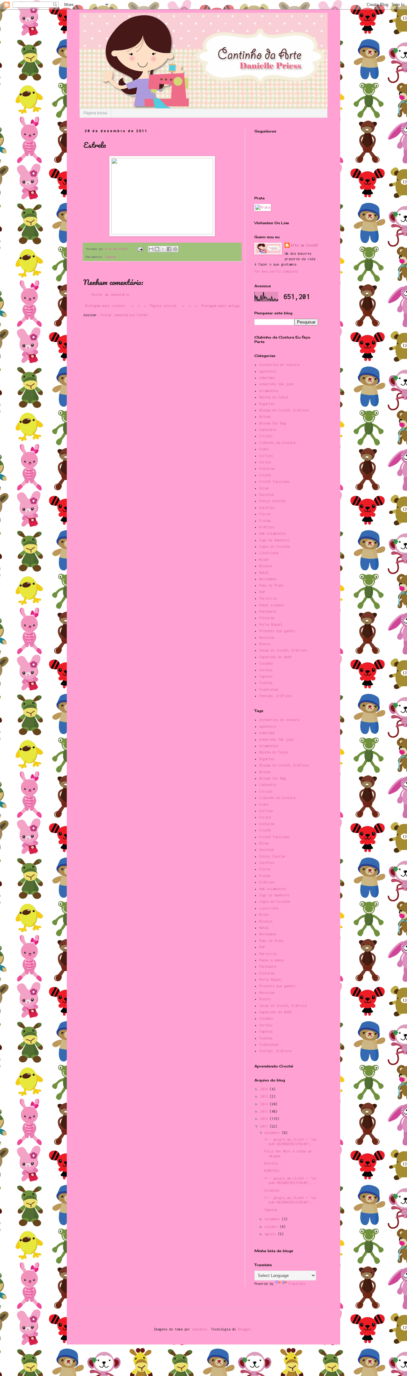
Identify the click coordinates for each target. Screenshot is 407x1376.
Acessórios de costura (279, 365)
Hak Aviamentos (272, 533)
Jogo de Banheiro (274, 540)
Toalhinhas (268, 689)
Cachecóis (267, 429)
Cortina (265, 456)
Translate (296, 1284)
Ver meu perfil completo (276, 271)
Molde (264, 559)
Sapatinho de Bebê (275, 657)
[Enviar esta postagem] (140, 249)
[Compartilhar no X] (163, 249)
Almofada (266, 378)
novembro (273, 1219)
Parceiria (267, 598)
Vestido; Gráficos (275, 696)
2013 (265, 1111)
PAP (262, 592)
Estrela (270, 1163)
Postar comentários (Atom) (124, 315)
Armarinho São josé (276, 384)
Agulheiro (267, 371)
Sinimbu (265, 663)
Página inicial (95, 113)
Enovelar (266, 494)
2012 (265, 1119)
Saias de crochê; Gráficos (283, 650)
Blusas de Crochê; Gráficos (284, 410)
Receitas (266, 637)
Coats (264, 449)
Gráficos (266, 527)
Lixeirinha (268, 553)
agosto (271, 1234)
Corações (271, 1190)
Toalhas (265, 683)
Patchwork (267, 611)
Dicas (264, 488)
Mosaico (265, 566)
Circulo (265, 436)
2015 (265, 1096)
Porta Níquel (270, 624)
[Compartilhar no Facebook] (169, 249)
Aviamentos (268, 391)
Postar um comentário (110, 294)
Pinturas (266, 618)
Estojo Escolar (272, 501)
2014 (265, 1104)
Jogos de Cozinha (274, 546)
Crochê (265, 475)
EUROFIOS (271, 1171)
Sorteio (265, 670)
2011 (265, 1126)
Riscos (265, 644)
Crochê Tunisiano (274, 481)
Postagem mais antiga (220, 306)
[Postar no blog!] (157, 249)
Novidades (267, 579)
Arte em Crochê (304, 245)
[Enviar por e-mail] (151, 249)
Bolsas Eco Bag (272, 423)
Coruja (265, 462)
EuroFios (266, 508)
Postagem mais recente (105, 306)
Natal (264, 572)
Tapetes (110, 257)
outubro (272, 1227)
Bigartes (266, 404)
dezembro (273, 1133)
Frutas (265, 521)
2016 (265, 1089)
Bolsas (265, 416)
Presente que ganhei (277, 631)
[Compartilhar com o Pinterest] (175, 249)
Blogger (244, 1329)
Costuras (266, 468)
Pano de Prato (271, 585)
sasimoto (199, 1329)
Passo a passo (271, 605)
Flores (265, 514)
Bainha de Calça (273, 397)
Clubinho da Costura (277, 443)
